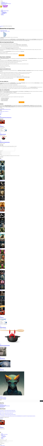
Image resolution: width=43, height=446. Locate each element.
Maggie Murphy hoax (3, 4)
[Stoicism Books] (2, 300)
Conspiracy (1, 159)
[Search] (0, 8)
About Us (2, 438)
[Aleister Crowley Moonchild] (2, 195)
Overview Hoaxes (3, 435)
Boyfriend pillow (2, 109)
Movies (1, 248)
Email (1, 153)
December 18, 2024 (4, 30)
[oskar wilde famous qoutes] (2, 217)
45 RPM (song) (3, 2)
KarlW (1, 30)
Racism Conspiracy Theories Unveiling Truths (10, 410)
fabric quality (5, 109)
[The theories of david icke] (2, 165)
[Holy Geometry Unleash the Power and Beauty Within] (2, 289)
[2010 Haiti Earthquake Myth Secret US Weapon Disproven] (2, 179)
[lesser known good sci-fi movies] (2, 263)
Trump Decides (2, 410)
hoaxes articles (5, 12)
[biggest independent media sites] (2, 238)
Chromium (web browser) (3, 134)
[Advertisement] (21, 21)
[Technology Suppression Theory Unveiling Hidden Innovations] (2, 174)
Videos (2, 11)
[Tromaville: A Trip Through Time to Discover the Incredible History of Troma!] (2, 268)
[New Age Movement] (2, 279)
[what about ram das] (2, 206)
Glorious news (3, 13)
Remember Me (2, 443)
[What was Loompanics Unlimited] (2, 227)
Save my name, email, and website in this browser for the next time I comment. (10, 155)
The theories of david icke (3, 397)
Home (2, 433)
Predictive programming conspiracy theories (10, 414)
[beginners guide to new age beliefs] (2, 274)
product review (8, 109)
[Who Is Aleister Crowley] (2, 200)
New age (1, 269)
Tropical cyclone (2, 369)
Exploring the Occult (2, 180)
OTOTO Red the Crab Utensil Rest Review (6, 3)
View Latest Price (22, 55)
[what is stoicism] (2, 295)
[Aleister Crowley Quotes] (2, 190)
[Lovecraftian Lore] (2, 222)
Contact (2, 14)
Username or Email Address (3, 440)
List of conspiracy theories (5, 10)
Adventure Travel (2, 411)
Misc (0, 232)
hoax (0, 26)
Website (1, 154)
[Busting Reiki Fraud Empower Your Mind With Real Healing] (2, 284)
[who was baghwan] (2, 211)
